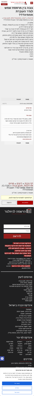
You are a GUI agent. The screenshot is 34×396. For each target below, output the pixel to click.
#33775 (5, 103)
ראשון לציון (27, 344)
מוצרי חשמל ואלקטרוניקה (23, 326)
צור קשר (29, 293)
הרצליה (20, 346)
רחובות (20, 344)
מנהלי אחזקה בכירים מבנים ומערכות (20, 286)
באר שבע (10, 350)
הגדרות (17, 388)
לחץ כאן (22, 262)
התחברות (4, 2)
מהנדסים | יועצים (26, 313)
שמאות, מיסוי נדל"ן (26, 283)
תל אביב (28, 341)
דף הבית (30, 18)
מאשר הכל (17, 383)
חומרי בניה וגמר (26, 322)
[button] (2, 358)
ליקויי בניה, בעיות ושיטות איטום (22, 284)
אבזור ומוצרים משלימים (23, 331)
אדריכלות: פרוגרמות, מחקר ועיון (21, 363)
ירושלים (19, 341)
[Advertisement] (17, 79)
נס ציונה (10, 352)
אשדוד (29, 348)
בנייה (29, 365)
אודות (30, 295)
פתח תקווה (9, 341)
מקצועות (28, 309)
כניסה (26, 260)
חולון (29, 346)
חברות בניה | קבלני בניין (23, 318)
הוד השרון (28, 350)
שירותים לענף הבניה (25, 328)
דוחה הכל (17, 392)
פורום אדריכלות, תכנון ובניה (12, 18)
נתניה (11, 348)
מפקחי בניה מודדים (25, 316)
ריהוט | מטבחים (26, 324)
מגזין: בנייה (28, 297)
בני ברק (19, 350)
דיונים (24, 18)
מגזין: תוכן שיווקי (27, 299)
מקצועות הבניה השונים (24, 320)
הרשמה (4, 4)
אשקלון (20, 352)
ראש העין (28, 354)
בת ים (29, 352)
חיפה (11, 346)
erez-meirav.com (27, 139)
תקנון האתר (28, 301)
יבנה (20, 354)
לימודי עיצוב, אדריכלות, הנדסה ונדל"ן (19, 333)
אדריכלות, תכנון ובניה (25, 281)
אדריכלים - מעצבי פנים (24, 311)
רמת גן (11, 344)
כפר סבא (19, 348)
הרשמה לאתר (28, 290)
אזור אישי (29, 288)
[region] (17, 381)
